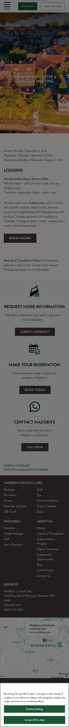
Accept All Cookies (34, 719)
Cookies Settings (34, 709)
